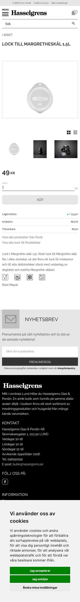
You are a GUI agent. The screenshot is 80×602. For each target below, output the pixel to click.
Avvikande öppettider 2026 (21, 454)
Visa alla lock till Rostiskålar (21, 242)
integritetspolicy (66, 368)
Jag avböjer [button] (40, 579)
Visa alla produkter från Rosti (22, 237)
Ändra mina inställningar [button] (40, 587)
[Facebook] (5, 482)
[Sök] (73, 23)
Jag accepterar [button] (40, 570)
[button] (5, 15)
